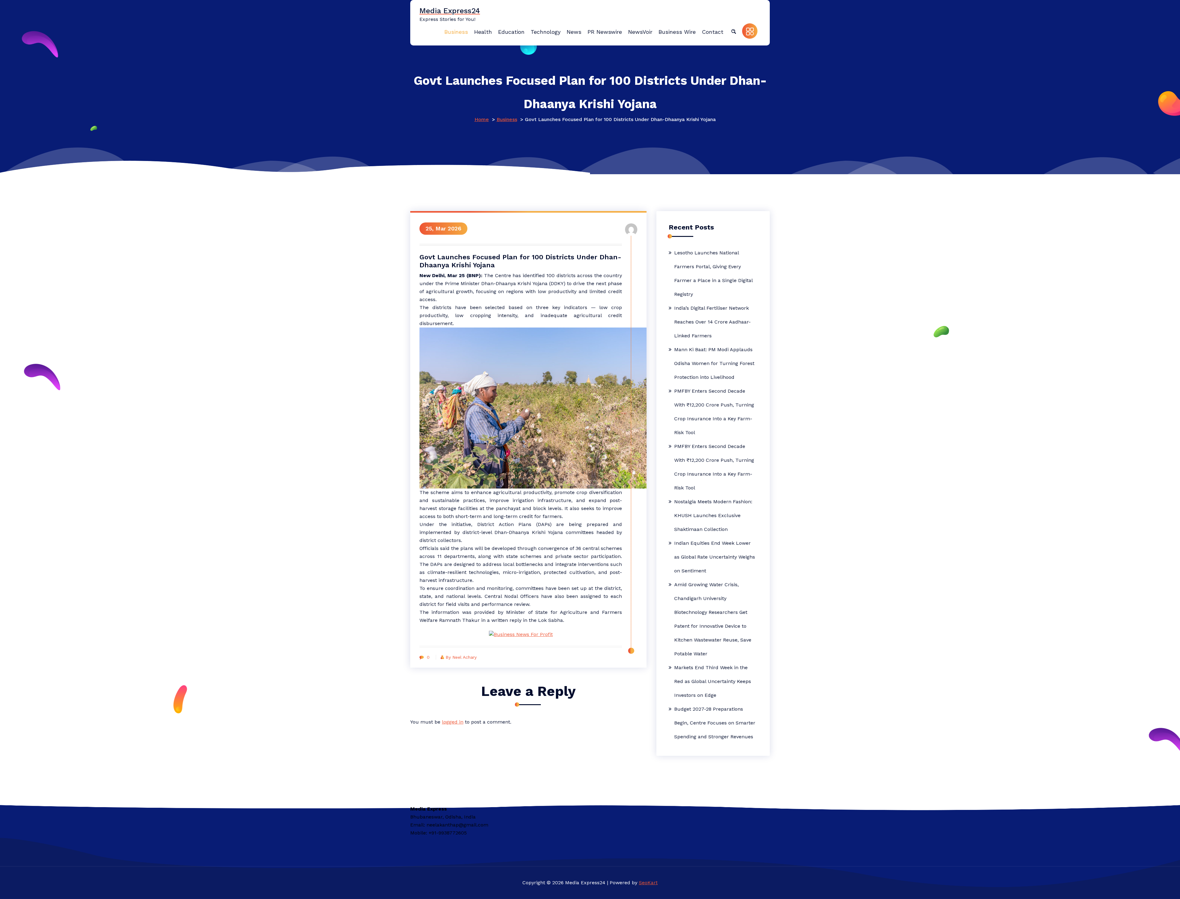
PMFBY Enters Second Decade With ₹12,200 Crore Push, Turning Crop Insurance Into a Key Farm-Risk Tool (714, 411)
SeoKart (648, 882)
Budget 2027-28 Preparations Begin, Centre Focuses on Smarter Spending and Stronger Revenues (714, 723)
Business (507, 119)
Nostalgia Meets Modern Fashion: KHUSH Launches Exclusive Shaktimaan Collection (713, 515)
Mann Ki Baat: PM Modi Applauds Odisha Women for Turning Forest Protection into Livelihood (714, 363)
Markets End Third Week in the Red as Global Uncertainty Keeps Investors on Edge (712, 681)
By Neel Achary (461, 657)
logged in (452, 722)
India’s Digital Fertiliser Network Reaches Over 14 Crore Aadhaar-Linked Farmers (712, 322)
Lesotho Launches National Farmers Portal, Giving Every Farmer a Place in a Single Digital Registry (713, 273)
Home (481, 119)
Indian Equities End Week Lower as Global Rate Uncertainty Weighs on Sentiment (714, 557)
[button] (733, 31)
